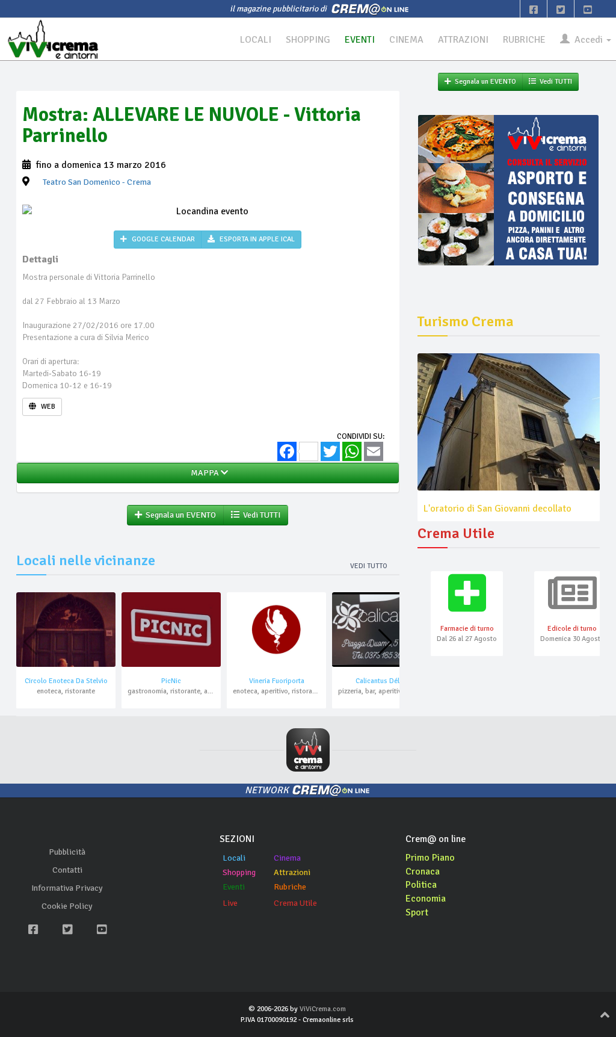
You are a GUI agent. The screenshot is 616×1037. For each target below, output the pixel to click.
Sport (416, 912)
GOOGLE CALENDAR (162, 239)
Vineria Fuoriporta (276, 681)
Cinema (287, 858)
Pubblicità (67, 852)
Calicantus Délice (382, 681)
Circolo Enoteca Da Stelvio (66, 681)
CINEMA (406, 40)
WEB (47, 406)
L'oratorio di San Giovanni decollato (497, 509)
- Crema (97, 182)
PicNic (171, 681)
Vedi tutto (368, 566)
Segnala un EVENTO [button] (179, 515)
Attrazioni (292, 872)
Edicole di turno (572, 628)
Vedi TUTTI (259, 515)
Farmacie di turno (467, 628)
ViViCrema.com (323, 1009)
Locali (234, 858)
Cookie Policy (67, 906)
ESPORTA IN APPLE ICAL (256, 239)
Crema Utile (295, 903)
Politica (421, 885)
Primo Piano (430, 858)
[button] (385, 642)
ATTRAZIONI (463, 40)
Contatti (67, 870)
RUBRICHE (524, 40)
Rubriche (290, 887)
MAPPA (204, 473)
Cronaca (422, 871)
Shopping (239, 872)
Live (230, 903)
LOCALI (255, 40)
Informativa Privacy (67, 888)
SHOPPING (308, 40)
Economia (425, 899)
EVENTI (360, 40)
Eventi (234, 887)
